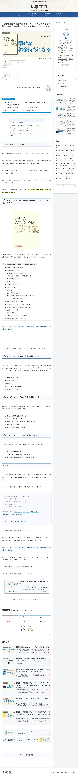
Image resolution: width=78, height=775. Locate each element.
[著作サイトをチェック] (21, 629)
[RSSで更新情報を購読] (31, 629)
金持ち (31, 610)
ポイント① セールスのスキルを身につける (21, 128)
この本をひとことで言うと (16, 123)
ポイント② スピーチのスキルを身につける (21, 130)
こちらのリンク (18, 557)
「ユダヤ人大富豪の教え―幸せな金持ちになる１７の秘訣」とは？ (27, 125)
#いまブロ (35, 512)
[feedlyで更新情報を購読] (28, 629)
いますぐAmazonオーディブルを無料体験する (26, 599)
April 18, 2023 (21, 521)
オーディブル (21, 610)
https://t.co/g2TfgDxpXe (22, 512)
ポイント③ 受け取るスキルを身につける (20, 133)
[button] (43, 621)
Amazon (14, 610)
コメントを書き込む (27, 755)
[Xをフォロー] (24, 629)
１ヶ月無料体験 (24, 110)
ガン (65, 38)
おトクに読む (6, 610)
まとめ (11, 135)
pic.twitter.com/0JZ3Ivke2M (12, 514)
